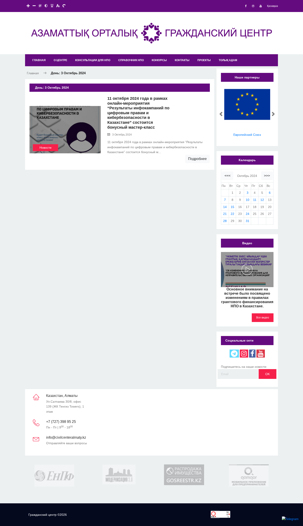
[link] (246, 6)
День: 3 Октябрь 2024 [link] (68, 73)
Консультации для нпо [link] (92, 60)
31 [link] (247, 221)
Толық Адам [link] (228, 60)
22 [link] (232, 214)
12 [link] (262, 200)
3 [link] (247, 192)
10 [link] (247, 200)
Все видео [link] (262, 317)
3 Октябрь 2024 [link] (122, 134)
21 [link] (225, 214)
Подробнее (197, 159)
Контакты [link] (182, 60)
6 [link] (270, 192)
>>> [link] (267, 176)
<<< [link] (227, 176)
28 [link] (225, 221)
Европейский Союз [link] (247, 134)
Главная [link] (39, 60)
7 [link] (225, 200)
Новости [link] (45, 147)
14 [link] (225, 207)
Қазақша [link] (272, 6)
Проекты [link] (204, 60)
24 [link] (247, 214)
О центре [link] (60, 60)
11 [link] (254, 200)
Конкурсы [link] (159, 60)
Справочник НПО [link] (131, 60)
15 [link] (232, 207)
